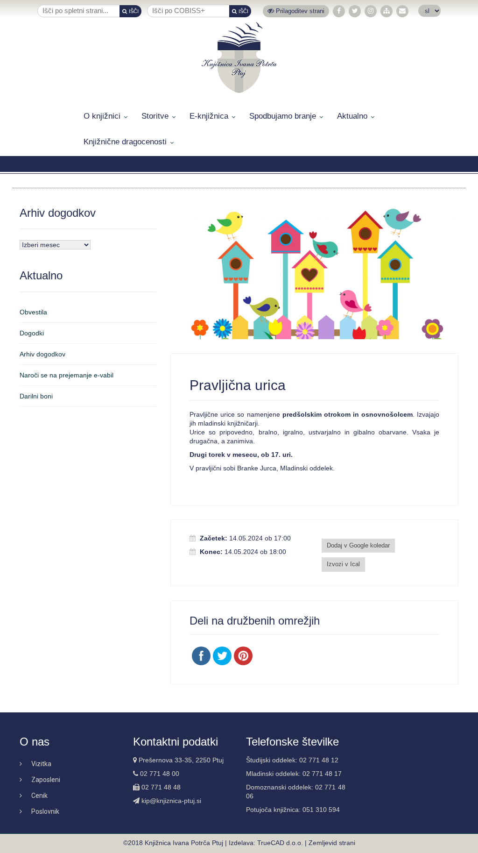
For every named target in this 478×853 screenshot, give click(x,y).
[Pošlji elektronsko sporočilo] (402, 10)
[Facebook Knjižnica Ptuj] (339, 10)
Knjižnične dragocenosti (125, 141)
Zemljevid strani (332, 842)
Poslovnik (45, 811)
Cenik (39, 795)
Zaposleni (45, 779)
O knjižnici (102, 116)
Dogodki (32, 333)
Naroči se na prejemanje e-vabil (66, 375)
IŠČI (134, 11)
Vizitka (41, 764)
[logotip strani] (239, 57)
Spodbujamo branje (282, 116)
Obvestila (33, 312)
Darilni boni (36, 396)
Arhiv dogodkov (42, 354)
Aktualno (352, 116)
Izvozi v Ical (343, 564)
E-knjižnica (209, 116)
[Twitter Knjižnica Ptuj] (355, 10)
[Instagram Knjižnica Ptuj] (370, 10)
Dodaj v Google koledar (358, 545)
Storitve (155, 116)
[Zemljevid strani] (386, 10)
